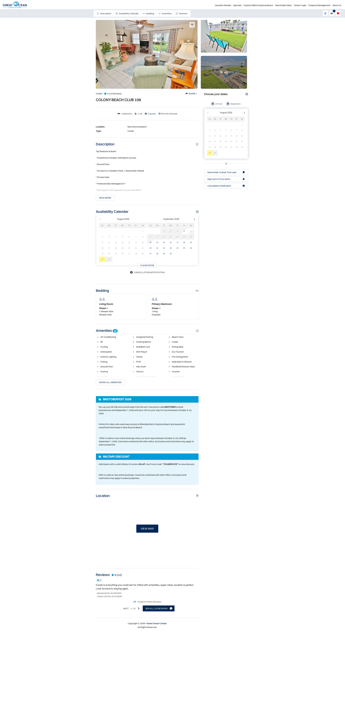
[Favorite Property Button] (192, 24)
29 (164, 254)
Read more (105, 197)
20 (150, 248)
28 (157, 254)
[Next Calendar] (194, 219)
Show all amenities (110, 382)
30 (171, 254)
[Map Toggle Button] (325, 13)
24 (177, 248)
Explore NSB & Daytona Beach (258, 5)
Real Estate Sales (283, 5)
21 (157, 248)
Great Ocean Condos (157, 623)
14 (157, 242)
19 (191, 242)
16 (171, 242)
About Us (336, 5)
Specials (237, 5)
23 (171, 248)
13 (150, 242)
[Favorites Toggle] (338, 13)
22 (164, 248)
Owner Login (300, 5)
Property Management (319, 5)
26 (191, 248)
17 (177, 242)
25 (184, 248)
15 (164, 242)
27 (150, 254)
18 (184, 242)
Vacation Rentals (223, 5)
